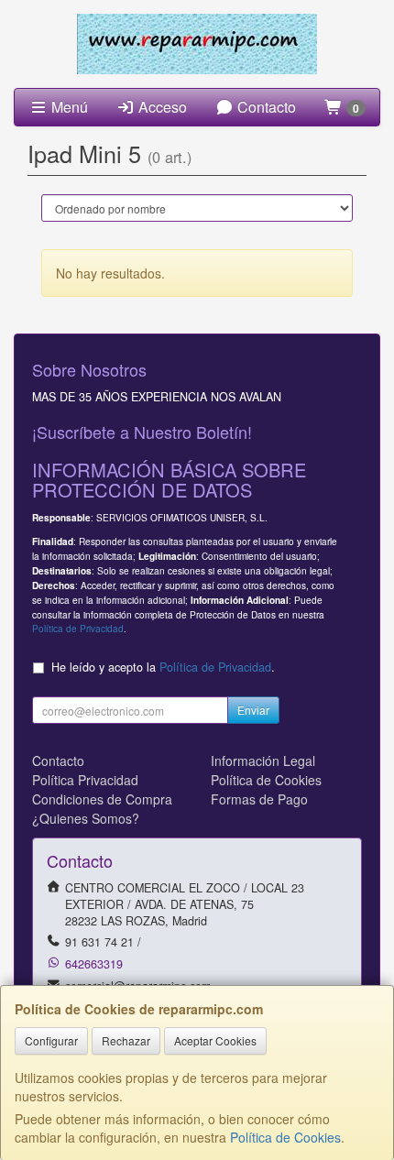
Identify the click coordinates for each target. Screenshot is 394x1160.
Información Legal (263, 760)
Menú (68, 106)
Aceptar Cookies (215, 1040)
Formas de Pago (259, 799)
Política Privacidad (85, 780)
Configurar (51, 1040)
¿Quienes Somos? (85, 818)
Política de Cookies (285, 1137)
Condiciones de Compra (102, 799)
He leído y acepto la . (163, 667)
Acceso (161, 106)
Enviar (253, 709)
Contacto (265, 106)
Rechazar (126, 1040)
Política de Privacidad (78, 628)
